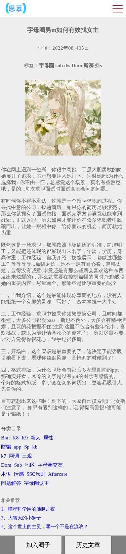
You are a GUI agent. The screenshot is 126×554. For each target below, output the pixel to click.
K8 (15, 437)
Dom (6, 465)
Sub (18, 465)
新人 (36, 437)
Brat (5, 437)
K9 (25, 437)
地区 (30, 465)
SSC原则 (36, 474)
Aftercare (58, 474)
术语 (6, 474)
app (18, 447)
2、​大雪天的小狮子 (21, 517)
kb (35, 447)
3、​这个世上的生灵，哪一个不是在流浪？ (44, 526)
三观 (27, 456)
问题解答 (11, 483)
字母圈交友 (50, 465)
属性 (48, 437)
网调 (14, 456)
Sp (27, 447)
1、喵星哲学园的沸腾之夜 (28, 509)
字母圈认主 (36, 483)
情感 (19, 474)
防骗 (6, 447)
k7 (3, 456)
